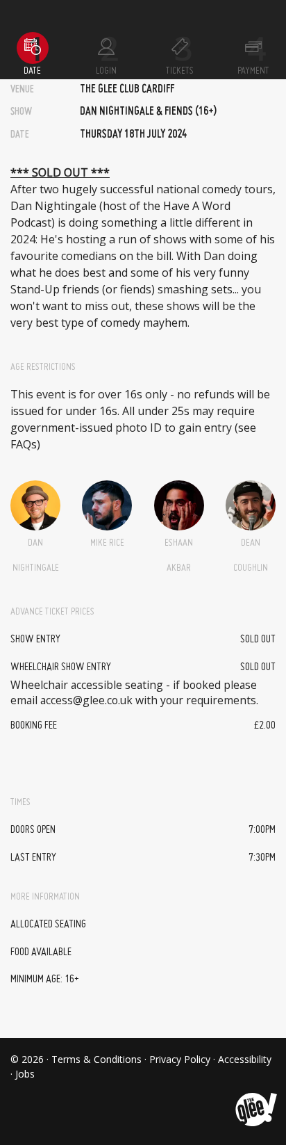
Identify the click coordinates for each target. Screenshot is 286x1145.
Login (106, 71)
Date (32, 71)
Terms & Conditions (96, 1059)
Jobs (25, 1073)
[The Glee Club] (255, 1098)
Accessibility (244, 1059)
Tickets (180, 71)
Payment (253, 71)
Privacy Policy (179, 1059)
